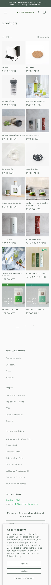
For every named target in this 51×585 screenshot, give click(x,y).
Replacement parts (15, 402)
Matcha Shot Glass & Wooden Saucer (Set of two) (37, 204)
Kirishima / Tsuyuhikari (35, 309)
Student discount (14, 414)
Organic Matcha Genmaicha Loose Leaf (12, 274)
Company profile (14, 358)
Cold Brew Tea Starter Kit (35, 101)
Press (8, 371)
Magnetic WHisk (32, 169)
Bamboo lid (30, 67)
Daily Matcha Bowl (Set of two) (13, 135)
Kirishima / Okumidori (10, 309)
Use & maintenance (15, 395)
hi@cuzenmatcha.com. (26, 504)
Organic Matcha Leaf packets (36, 273)
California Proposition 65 (18, 471)
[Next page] (33, 326)
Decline (24, 571)
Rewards (10, 421)
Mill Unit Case (7, 239)
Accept (24, 563)
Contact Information (15, 477)
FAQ (8, 408)
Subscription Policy (15, 458)
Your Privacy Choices (16, 484)
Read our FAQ (13, 500)
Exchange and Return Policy (19, 439)
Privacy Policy (14, 556)
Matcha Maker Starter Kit (11, 203)
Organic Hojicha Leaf (34, 239)
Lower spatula (7, 169)
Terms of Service (14, 464)
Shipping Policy (13, 451)
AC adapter (6, 67)
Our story (10, 365)
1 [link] (17, 325)
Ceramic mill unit (8, 101)
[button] (6, 12)
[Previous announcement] (5, 4)
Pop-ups (10, 377)
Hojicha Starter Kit (33, 135)
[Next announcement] (46, 4)
